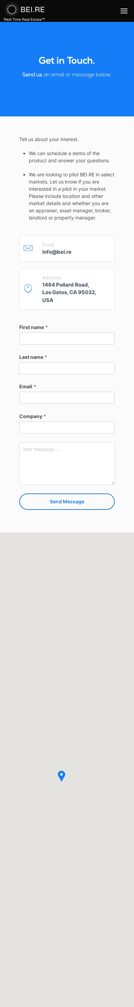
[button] (65, 785)
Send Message (67, 501)
